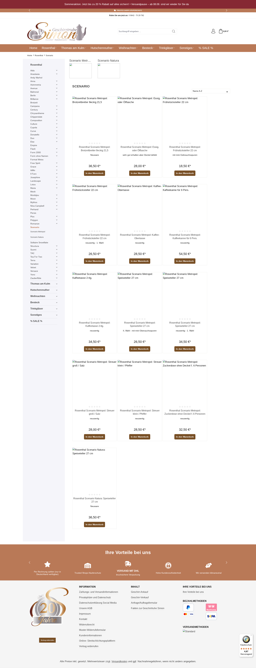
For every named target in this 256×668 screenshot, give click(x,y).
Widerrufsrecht (86, 624)
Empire (33, 145)
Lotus (33, 184)
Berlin (33, 95)
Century (34, 109)
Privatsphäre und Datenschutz (95, 597)
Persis (33, 213)
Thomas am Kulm (40, 283)
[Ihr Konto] (213, 31)
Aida (32, 70)
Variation (34, 264)
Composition (36, 120)
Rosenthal (36, 65)
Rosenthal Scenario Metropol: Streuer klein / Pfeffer (140, 412)
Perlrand (34, 209)
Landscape (35, 181)
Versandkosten (119, 661)
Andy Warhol (36, 77)
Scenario (34, 227)
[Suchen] (173, 31)
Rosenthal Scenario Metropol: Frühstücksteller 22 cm (185, 149)
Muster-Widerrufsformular (92, 630)
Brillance (34, 99)
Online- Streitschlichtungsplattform (97, 641)
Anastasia (35, 74)
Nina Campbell (37, 206)
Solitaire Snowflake (39, 242)
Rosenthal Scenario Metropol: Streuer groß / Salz (94, 412)
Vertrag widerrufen (47, 640)
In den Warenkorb (94, 173)
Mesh (33, 191)
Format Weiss (36, 159)
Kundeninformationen (90, 635)
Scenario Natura (37, 237)
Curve (33, 131)
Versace (34, 271)
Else (32, 142)
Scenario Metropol (37, 232)
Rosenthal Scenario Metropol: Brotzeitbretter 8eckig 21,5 (94, 149)
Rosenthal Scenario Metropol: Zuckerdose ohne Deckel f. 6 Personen (184, 412)
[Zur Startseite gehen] (57, 31)
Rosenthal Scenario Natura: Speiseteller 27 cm (94, 500)
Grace (33, 166)
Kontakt (83, 619)
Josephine (35, 177)
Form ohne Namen (39, 156)
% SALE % (36, 321)
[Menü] (251, 636)
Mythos (33, 202)
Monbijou (34, 195)
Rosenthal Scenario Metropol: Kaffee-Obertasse (139, 236)
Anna (32, 81)
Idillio (32, 170)
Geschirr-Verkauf (140, 597)
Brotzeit (33, 102)
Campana (35, 106)
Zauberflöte (35, 278)
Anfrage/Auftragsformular (144, 603)
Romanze (34, 223)
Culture (33, 124)
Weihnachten (37, 296)
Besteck (35, 302)
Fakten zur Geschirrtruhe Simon (147, 608)
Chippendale (36, 117)
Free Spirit (35, 163)
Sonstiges (36, 315)
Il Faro (33, 174)
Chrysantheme (37, 113)
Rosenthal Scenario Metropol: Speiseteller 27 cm (139, 324)
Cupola (33, 127)
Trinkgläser (36, 308)
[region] (128, 4)
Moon (33, 199)
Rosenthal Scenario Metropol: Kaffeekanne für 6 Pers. (185, 236)
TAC (32, 253)
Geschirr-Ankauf (139, 592)
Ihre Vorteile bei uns (193, 592)
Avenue (33, 88)
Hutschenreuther (39, 290)
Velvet (33, 267)
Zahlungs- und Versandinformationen (98, 592)
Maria (33, 188)
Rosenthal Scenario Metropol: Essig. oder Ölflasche (140, 149)
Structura (34, 246)
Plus (32, 216)
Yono (32, 274)
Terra (32, 260)
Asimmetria (35, 85)
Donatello (34, 134)
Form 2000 (35, 152)
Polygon (34, 220)
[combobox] (144, 31)
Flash (33, 149)
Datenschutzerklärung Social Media (98, 603)
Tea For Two (36, 257)
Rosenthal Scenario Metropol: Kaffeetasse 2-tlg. (94, 324)
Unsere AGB (85, 608)
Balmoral (34, 92)
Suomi (33, 249)
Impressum (85, 613)
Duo (32, 138)
